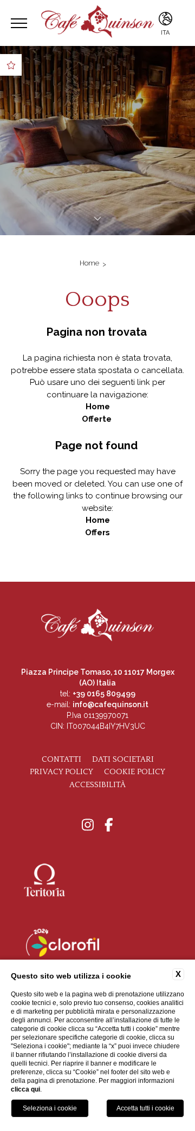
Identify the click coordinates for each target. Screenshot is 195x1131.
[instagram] (88, 825)
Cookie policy (134, 771)
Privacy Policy (61, 771)
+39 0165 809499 (104, 693)
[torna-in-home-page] (97, 23)
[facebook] (109, 825)
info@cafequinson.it (110, 704)
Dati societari (123, 759)
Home (89, 263)
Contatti (61, 759)
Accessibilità (97, 784)
